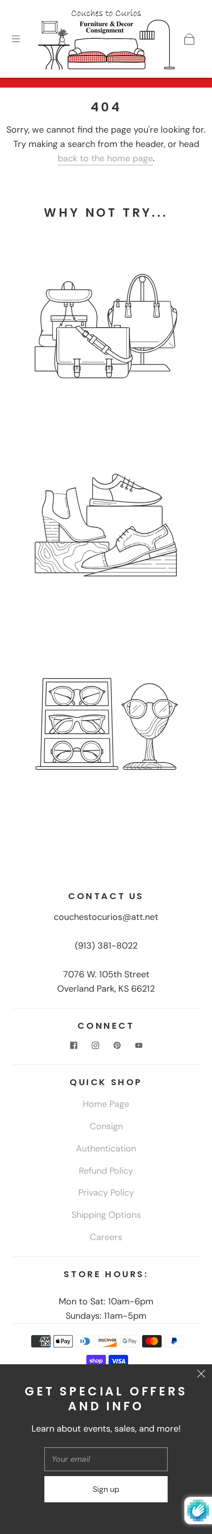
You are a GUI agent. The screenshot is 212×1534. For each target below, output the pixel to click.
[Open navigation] (23, 39)
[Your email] (106, 1459)
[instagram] (95, 1045)
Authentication (106, 1148)
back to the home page (105, 158)
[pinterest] (117, 1045)
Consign (106, 1126)
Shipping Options (106, 1215)
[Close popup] (201, 1375)
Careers (106, 1237)
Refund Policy (106, 1171)
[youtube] (138, 1045)
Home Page (106, 1104)
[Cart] (189, 39)
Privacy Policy (106, 1192)
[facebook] (73, 1045)
